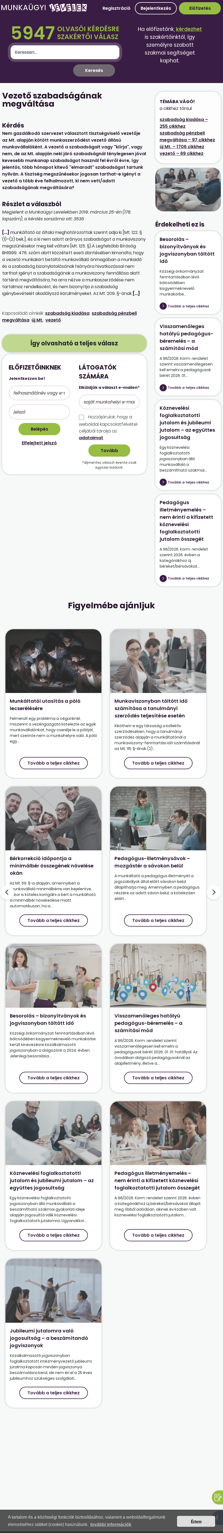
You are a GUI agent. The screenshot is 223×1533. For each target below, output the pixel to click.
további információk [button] (110, 1524)
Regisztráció (117, 8)
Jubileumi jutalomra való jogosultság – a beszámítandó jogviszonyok (49, 1338)
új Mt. (37, 320)
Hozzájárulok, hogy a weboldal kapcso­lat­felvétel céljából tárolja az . (108, 427)
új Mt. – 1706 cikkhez (182, 147)
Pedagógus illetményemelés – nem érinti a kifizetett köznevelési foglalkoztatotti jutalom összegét (157, 1180)
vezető (53, 320)
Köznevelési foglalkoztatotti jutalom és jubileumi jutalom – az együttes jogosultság (187, 423)
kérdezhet (189, 29)
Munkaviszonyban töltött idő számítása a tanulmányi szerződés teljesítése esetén (151, 708)
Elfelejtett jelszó (39, 443)
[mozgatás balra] (7, 892)
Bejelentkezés (156, 8)
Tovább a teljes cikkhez (188, 306)
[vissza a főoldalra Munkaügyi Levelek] (44, 11)
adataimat (91, 438)
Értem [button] (196, 1521)
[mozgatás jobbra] (214, 892)
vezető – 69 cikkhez (181, 153)
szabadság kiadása (67, 313)
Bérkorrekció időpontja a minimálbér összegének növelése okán (52, 865)
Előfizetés (200, 8)
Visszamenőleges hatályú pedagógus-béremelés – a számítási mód (148, 1023)
